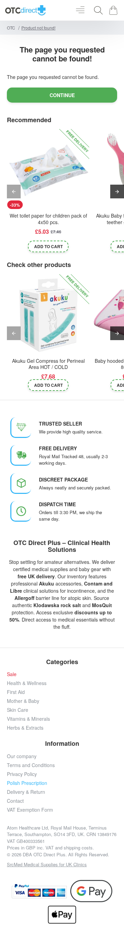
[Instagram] (39, 874)
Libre (16, 590)
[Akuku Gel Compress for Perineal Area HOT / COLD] (48, 315)
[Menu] (80, 10)
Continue (62, 95)
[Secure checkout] (39, 891)
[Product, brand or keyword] (96, 10)
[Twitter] (54, 874)
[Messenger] (70, 874)
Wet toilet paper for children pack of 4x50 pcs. (48, 218)
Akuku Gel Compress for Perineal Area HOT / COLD (48, 364)
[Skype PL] (101, 874)
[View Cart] (114, 10)
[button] (48, 246)
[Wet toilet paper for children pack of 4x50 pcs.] (48, 170)
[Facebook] (23, 874)
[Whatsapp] (85, 874)
